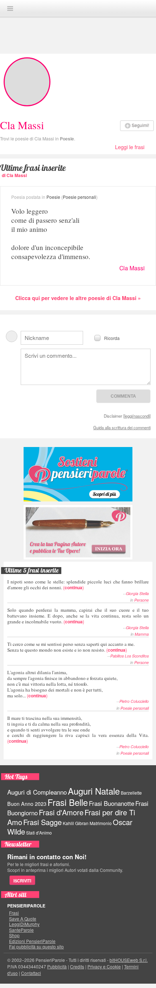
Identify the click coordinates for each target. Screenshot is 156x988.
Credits (77, 966)
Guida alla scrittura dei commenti (122, 427)
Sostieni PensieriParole (78, 474)
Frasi (14, 913)
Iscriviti (22, 881)
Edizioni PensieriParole (32, 941)
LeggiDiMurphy (24, 924)
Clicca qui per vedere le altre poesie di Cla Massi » (78, 298)
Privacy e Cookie (104, 966)
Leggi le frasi (129, 147)
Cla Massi (132, 268)
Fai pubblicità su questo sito (36, 947)
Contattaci (31, 973)
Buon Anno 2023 (26, 803)
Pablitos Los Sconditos (129, 656)
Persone (141, 600)
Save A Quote (22, 919)
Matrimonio (101, 823)
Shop (14, 935)
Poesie (67, 138)
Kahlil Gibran (76, 823)
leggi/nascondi (136, 416)
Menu (10, 9)
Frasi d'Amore (61, 812)
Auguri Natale (94, 790)
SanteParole (21, 930)
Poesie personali (79, 197)
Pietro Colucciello (134, 701)
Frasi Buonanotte (111, 803)
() (78, 584)
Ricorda (112, 337)
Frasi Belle (68, 802)
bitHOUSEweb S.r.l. (129, 960)
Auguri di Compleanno (37, 792)
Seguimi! (140, 125)
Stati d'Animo (39, 832)
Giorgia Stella (137, 593)
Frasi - (78, 8)
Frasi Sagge (42, 822)
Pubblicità (57, 966)
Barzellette (131, 793)
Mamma (142, 634)
